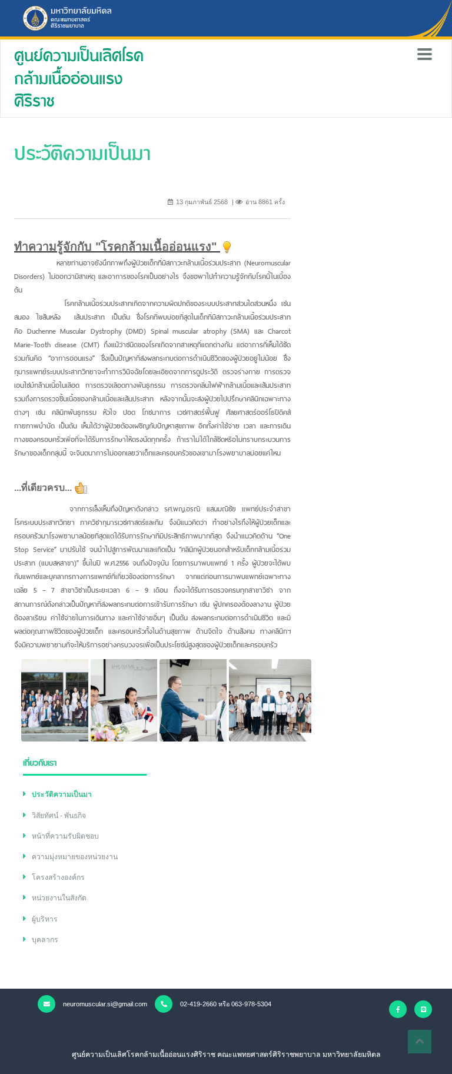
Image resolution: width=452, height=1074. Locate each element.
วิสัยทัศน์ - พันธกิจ (59, 816)
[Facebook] (398, 1009)
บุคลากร (45, 940)
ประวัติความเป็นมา (62, 794)
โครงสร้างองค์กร (58, 877)
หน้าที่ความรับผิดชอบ (65, 836)
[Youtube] (423, 1009)
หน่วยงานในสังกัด (59, 898)
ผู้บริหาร (45, 919)
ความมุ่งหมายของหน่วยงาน (75, 857)
